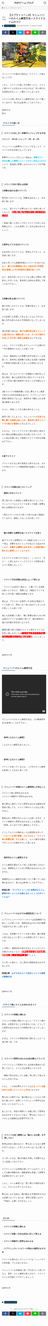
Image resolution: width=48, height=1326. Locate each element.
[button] (5, 32)
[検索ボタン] (45, 3)
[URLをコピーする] (42, 32)
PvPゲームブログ (24, 3)
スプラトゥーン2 (10, 25)
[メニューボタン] (3, 3)
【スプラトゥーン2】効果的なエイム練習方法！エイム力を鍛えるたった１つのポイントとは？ (23, 893)
